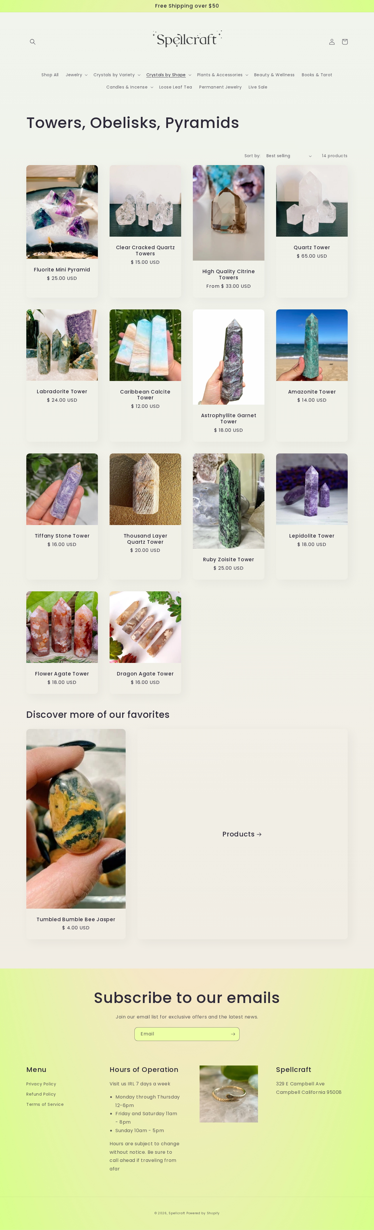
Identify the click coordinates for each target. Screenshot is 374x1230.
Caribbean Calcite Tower (145, 395)
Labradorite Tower (62, 392)
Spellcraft (177, 1213)
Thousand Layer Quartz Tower (145, 539)
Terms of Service (45, 1104)
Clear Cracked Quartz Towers (145, 251)
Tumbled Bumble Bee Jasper (76, 920)
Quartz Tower (312, 248)
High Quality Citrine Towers (228, 274)
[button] (32, 41)
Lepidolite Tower (311, 536)
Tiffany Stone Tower (62, 536)
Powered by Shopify (203, 1213)
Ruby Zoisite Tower (228, 560)
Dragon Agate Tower (145, 674)
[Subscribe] (232, 1034)
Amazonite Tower (312, 392)
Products (238, 834)
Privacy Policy (41, 1084)
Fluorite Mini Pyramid (62, 270)
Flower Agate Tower (62, 674)
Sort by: (253, 156)
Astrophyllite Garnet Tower (229, 419)
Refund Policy (41, 1094)
